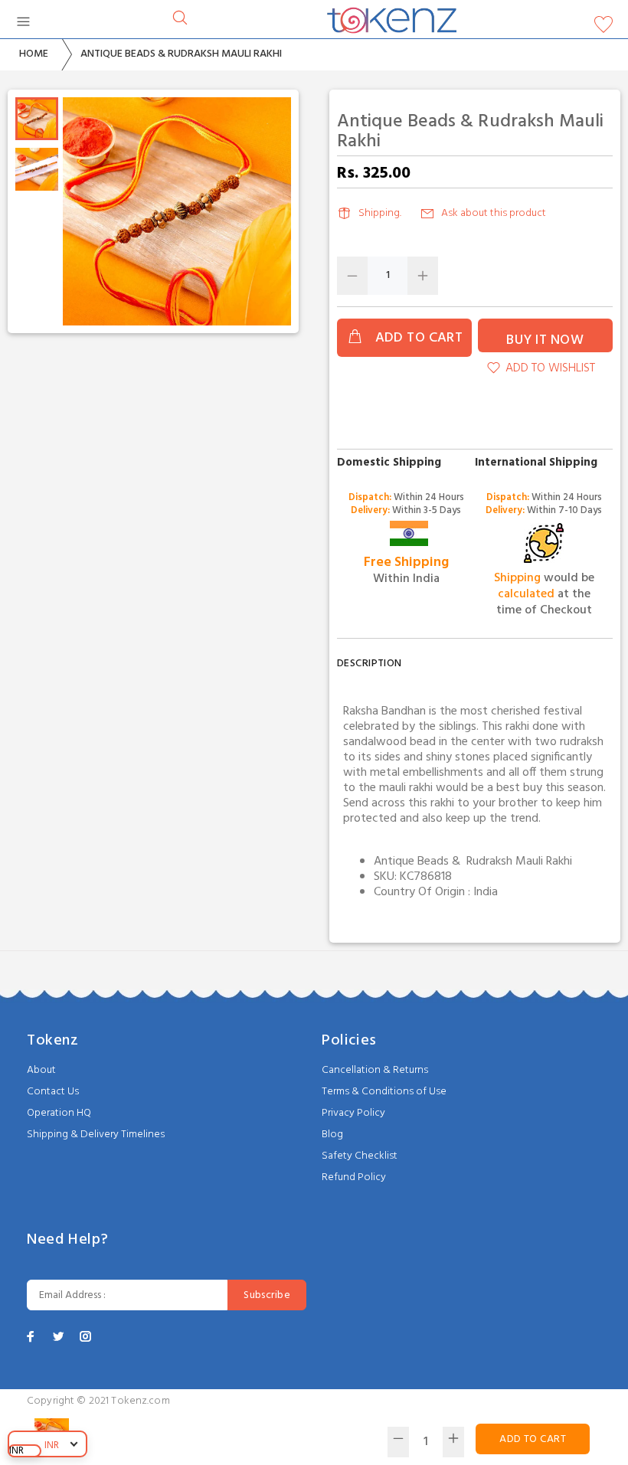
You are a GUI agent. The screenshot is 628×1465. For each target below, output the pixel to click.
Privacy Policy (353, 1113)
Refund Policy (354, 1177)
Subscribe (267, 1295)
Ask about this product (493, 213)
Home (33, 54)
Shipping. (379, 213)
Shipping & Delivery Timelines (96, 1134)
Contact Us (53, 1091)
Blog (332, 1134)
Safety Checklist (359, 1156)
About (41, 1070)
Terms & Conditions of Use (384, 1091)
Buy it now (545, 340)
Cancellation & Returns (375, 1070)
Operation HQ (59, 1113)
